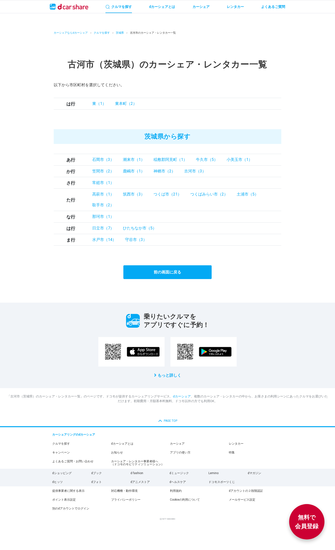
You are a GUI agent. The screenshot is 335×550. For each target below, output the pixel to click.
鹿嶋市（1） (134, 171)
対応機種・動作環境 (124, 491)
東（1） (99, 103)
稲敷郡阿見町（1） (170, 159)
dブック (96, 473)
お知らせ (117, 452)
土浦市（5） (247, 194)
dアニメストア (140, 482)
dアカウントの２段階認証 (246, 491)
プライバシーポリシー (126, 499)
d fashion (136, 473)
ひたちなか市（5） (139, 228)
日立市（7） (103, 228)
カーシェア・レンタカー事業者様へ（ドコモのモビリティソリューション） (137, 463)
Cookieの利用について (185, 499)
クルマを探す (102, 32)
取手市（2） (103, 205)
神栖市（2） (164, 171)
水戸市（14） (104, 239)
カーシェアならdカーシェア (71, 32)
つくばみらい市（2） (209, 194)
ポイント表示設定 (64, 499)
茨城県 (120, 32)
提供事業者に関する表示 (68, 491)
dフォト (96, 482)
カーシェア (177, 443)
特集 (232, 452)
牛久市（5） (207, 159)
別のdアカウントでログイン (70, 508)
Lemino (213, 473)
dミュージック (179, 473)
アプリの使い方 (180, 452)
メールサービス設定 (242, 499)
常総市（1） (103, 182)
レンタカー (236, 443)
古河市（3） (195, 171)
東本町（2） (126, 103)
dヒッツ (57, 482)
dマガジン (254, 473)
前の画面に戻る (167, 272)
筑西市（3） (134, 194)
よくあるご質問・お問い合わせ (72, 461)
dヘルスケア (177, 482)
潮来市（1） (134, 159)
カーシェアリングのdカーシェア (73, 434)
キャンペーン (61, 452)
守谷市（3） (136, 239)
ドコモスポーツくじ (221, 482)
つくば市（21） (167, 194)
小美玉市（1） (239, 159)
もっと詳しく (169, 375)
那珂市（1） (103, 216)
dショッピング (62, 473)
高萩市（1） (103, 194)
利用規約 (176, 491)
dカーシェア (182, 396)
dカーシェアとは (122, 443)
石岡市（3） (103, 159)
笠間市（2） (103, 171)
